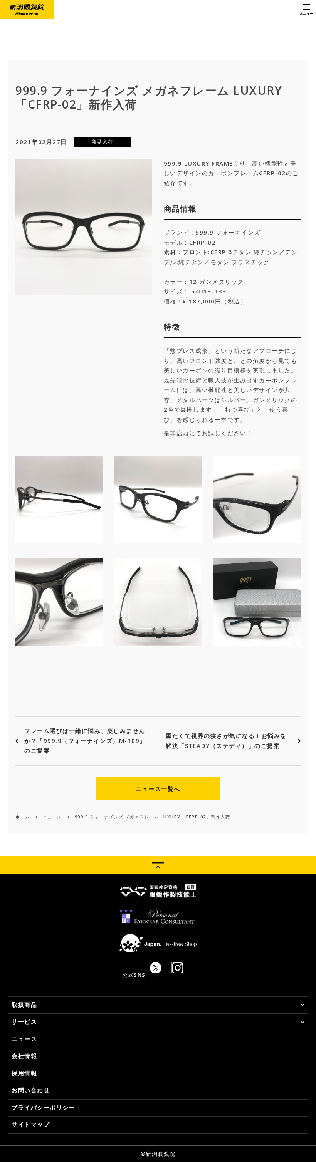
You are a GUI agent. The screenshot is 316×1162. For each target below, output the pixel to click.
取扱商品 (24, 1004)
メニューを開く (306, 9)
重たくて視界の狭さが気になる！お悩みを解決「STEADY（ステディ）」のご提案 (226, 741)
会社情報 (24, 1056)
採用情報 (24, 1073)
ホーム (22, 817)
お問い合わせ (31, 1090)
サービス (24, 1021)
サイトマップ (31, 1124)
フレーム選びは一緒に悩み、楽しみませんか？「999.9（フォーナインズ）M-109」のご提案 (85, 740)
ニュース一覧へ (158, 789)
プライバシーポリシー (43, 1107)
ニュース (52, 817)
